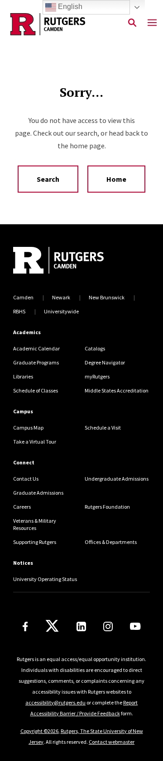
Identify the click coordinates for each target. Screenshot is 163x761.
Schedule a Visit (103, 427)
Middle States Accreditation (117, 390)
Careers (22, 506)
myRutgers (97, 376)
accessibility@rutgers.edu (55, 702)
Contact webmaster (111, 741)
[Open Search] (132, 23)
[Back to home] (74, 261)
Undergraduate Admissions (117, 478)
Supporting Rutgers (34, 542)
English (69, 6)
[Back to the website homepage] (47, 24)
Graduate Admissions (38, 492)
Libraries (23, 376)
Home (116, 179)
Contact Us (25, 478)
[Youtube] (135, 626)
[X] (52, 626)
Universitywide (61, 311)
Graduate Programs (36, 362)
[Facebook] (25, 626)
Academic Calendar (36, 348)
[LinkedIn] (81, 626)
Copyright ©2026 (39, 731)
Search (48, 179)
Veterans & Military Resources (34, 524)
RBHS (19, 311)
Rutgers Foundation (107, 506)
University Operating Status (45, 579)
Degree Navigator (105, 362)
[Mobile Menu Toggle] (152, 23)
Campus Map (28, 427)
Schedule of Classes (35, 390)
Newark (61, 297)
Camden (23, 297)
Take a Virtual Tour (34, 441)
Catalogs (95, 348)
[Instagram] (108, 626)
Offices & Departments (111, 542)
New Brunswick (107, 297)
